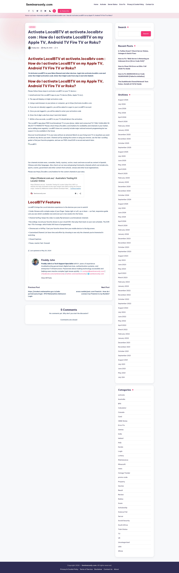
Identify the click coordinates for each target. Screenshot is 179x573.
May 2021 (122, 373)
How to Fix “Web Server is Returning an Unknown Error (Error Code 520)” (133, 60)
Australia (121, 399)
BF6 (119, 404)
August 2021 (123, 360)
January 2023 (123, 286)
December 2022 (124, 291)
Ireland (120, 438)
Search (122, 27)
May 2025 (122, 165)
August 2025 (123, 152)
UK (119, 538)
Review (121, 495)
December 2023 (124, 239)
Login (120, 451)
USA (119, 547)
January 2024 (123, 234)
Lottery (121, 456)
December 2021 (124, 343)
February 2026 (124, 126)
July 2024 (122, 208)
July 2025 (122, 156)
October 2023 (123, 247)
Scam (120, 503)
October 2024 (123, 195)
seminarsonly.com (97, 274)
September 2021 (124, 356)
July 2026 (122, 104)
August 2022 (123, 308)
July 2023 (122, 260)
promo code (122, 477)
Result (120, 490)
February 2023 (124, 282)
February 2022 (124, 334)
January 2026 (123, 130)
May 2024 (122, 217)
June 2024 (122, 213)
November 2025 (124, 139)
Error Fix (121, 425)
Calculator (122, 408)
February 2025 (124, 178)
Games (121, 430)
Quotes (121, 486)
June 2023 (122, 265)
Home (27, 15)
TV (119, 534)
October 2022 (123, 299)
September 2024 (124, 199)
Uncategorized (124, 542)
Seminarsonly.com (39, 4)
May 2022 (122, 321)
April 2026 (122, 117)
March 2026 (123, 121)
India (120, 434)
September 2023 (124, 251)
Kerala (120, 447)
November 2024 (124, 191)
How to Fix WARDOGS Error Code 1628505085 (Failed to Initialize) (131, 75)
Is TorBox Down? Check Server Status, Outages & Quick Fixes (133, 52)
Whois (120, 551)
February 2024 (124, 230)
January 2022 (123, 338)
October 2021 (123, 351)
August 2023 (123, 256)
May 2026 (122, 113)
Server (120, 516)
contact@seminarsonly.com (93, 271)
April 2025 (122, 169)
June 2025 (122, 160)
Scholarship (122, 508)
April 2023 (122, 273)
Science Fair (123, 512)
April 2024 (122, 221)
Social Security (124, 521)
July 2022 (122, 312)
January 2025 (123, 182)
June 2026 (122, 108)
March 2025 (122, 173)
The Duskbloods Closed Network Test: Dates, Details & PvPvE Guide (133, 83)
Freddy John (48, 260)
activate (33, 15)
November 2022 (124, 295)
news (120, 469)
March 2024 (122, 225)
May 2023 (122, 269)
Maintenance (123, 460)
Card (120, 417)
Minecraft (122, 464)
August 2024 (123, 204)
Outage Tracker (124, 473)
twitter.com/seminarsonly (76, 274)
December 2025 (124, 134)
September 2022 (124, 303)
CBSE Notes (122, 421)
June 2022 (122, 317)
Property (121, 482)
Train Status (122, 529)
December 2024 (124, 187)
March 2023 (122, 277)
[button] (64, 11)
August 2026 (123, 100)
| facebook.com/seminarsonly (53, 274)
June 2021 (122, 369)
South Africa (123, 525)
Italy (119, 443)
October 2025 (123, 143)
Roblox (120, 499)
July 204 (121, 377)
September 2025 (124, 147)
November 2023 (124, 243)
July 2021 (121, 364)
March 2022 (122, 329)
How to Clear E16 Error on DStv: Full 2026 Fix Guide (132, 67)
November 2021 (124, 347)
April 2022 (122, 325)
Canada (121, 412)
